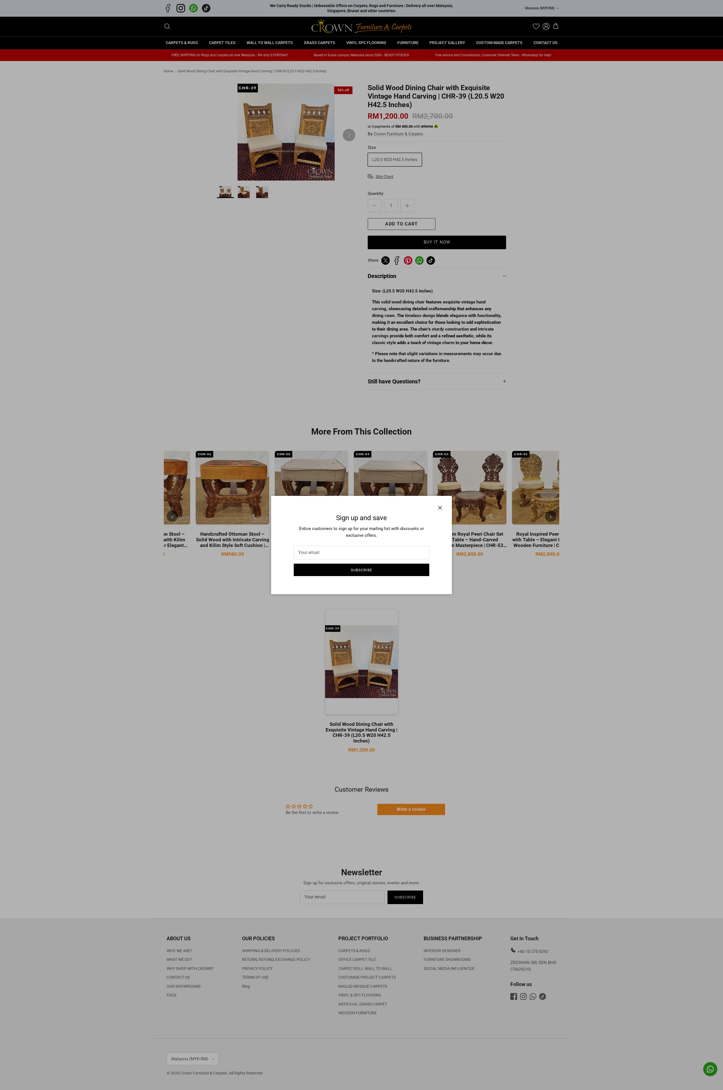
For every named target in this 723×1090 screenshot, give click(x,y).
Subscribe (361, 570)
